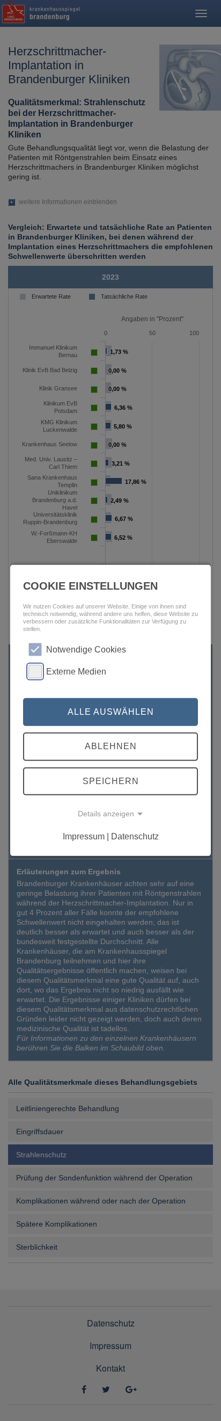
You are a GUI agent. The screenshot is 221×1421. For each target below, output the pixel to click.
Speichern (111, 781)
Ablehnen (111, 746)
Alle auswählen (111, 711)
